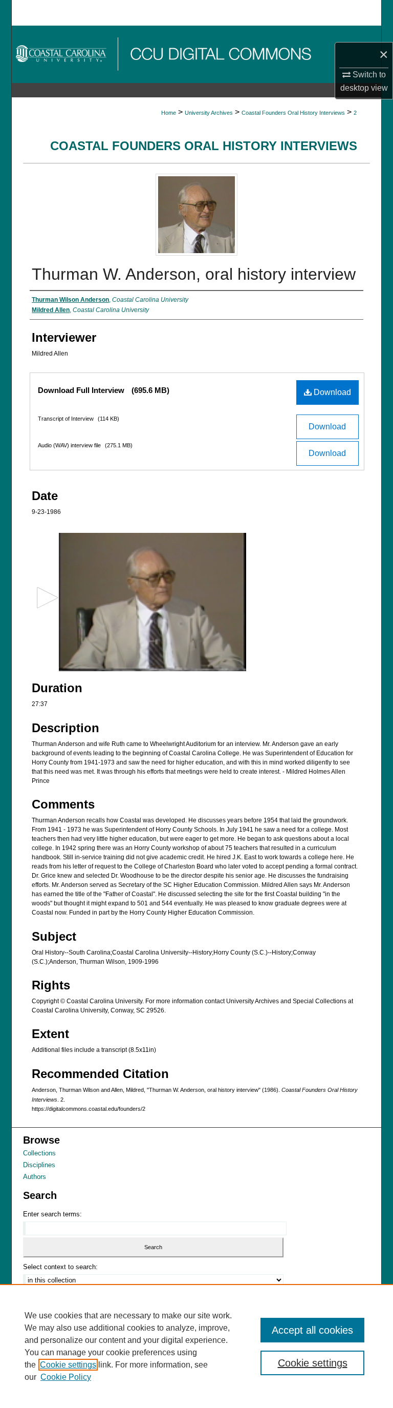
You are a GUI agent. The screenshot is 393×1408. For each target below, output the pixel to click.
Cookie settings (68, 1364)
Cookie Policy (65, 1377)
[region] (196, 1346)
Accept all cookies (312, 1330)
